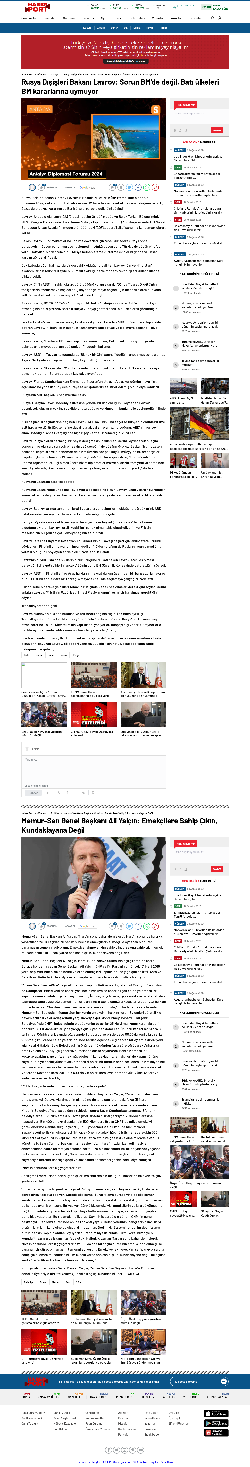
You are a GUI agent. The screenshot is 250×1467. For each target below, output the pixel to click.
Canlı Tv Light (29, 1423)
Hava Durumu (99, 1396)
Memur (56, 1282)
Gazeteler (195, 18)
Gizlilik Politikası (110, 1462)
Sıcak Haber (152, 1434)
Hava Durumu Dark (33, 1412)
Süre (78, 1282)
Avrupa (101, 27)
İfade (51, 655)
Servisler (50, 18)
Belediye (28, 1282)
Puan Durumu (125, 1396)
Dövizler (123, 1418)
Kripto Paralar (218, 1396)
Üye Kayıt (174, 1418)
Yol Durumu (191, 1396)
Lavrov (63, 655)
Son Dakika (28, 18)
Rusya (76, 655)
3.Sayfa (87, 27)
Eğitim (137, 27)
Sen (68, 1282)
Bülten (114, 27)
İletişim (96, 1462)
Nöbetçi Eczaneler (65, 1423)
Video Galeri (152, 1418)
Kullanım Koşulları (149, 1462)
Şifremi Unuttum (178, 1423)
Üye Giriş (173, 1412)
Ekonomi (88, 18)
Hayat (149, 27)
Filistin (38, 655)
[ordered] (68, 792)
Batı (26, 655)
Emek (42, 1282)
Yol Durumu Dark (32, 1418)
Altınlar (123, 1412)
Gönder (33, 793)
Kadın (119, 18)
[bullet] (74, 792)
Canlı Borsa (92, 1412)
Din (126, 27)
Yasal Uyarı (167, 1462)
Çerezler (125, 1462)
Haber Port (27, 74)
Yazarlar (176, 18)
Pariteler (168, 1396)
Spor (104, 18)
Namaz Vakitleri (49, 1396)
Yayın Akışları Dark (65, 1418)
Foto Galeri (137, 18)
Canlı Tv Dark (62, 1412)
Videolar (157, 18)
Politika (163, 27)
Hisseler (148, 1396)
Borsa (25, 1396)
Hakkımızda (83, 1462)
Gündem (69, 18)
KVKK (135, 1462)
